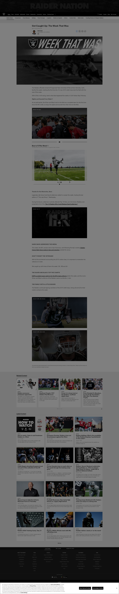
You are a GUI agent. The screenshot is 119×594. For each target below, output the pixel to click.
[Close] (116, 588)
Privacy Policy (33, 585)
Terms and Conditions (55, 584)
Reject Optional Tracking (85, 588)
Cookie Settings (24, 592)
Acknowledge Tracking (98, 588)
